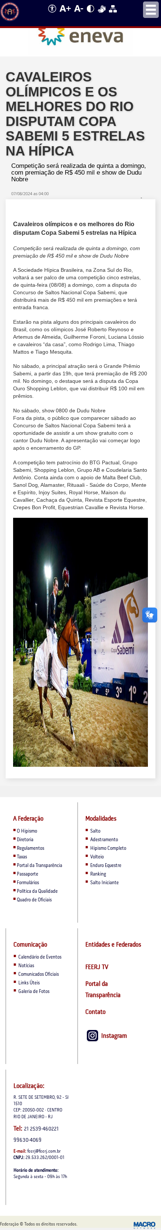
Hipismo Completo (108, 848)
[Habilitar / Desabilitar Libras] (102, 14)
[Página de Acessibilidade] (50, 14)
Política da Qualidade (37, 891)
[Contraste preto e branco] (91, 14)
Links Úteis (28, 983)
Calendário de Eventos (39, 957)
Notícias (25, 965)
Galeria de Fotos (33, 991)
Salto (95, 831)
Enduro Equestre (105, 865)
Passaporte (27, 874)
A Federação (28, 819)
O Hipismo (27, 831)
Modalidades (100, 819)
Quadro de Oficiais (34, 900)
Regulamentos (30, 848)
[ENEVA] (80, 32)
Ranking (98, 874)
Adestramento (104, 839)
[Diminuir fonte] (79, 14)
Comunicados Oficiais (38, 974)
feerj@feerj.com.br (44, 1151)
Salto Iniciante (104, 882)
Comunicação (30, 945)
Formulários (28, 882)
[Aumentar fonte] (65, 14)
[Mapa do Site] (113, 14)
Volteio (97, 857)
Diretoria (25, 839)
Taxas (22, 857)
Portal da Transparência (39, 865)
